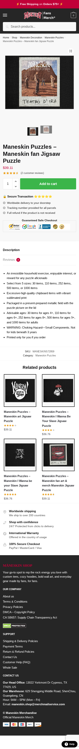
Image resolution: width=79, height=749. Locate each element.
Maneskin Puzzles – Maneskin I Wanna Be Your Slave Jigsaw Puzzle (56, 418)
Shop (14, 37)
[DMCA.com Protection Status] (39, 625)
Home (6, 37)
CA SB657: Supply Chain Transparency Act (30, 617)
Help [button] (71, 744)
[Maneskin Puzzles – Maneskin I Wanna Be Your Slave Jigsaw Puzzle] (58, 390)
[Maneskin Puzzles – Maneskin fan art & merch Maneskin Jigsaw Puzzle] (58, 455)
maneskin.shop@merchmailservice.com (38, 704)
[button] (71, 51)
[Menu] (8, 15)
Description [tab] (11, 250)
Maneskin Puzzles (54, 37)
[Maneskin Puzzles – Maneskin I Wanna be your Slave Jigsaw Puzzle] (20, 455)
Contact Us (10, 657)
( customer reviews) (32, 173)
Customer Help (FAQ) (16, 662)
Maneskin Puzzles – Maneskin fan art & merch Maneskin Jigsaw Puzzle (58, 483)
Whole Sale (10, 667)
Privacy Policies (13, 607)
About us (8, 596)
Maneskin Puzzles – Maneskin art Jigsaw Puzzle (17, 416)
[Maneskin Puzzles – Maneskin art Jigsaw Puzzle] (20, 390)
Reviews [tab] (11, 259)
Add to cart (48, 184)
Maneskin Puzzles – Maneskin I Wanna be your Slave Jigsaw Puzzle (18, 483)
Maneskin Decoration (31, 37)
